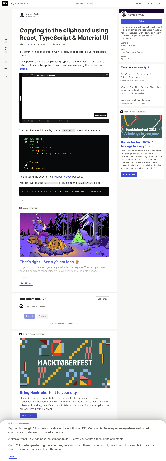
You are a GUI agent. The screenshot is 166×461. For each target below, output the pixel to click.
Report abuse (73, 324)
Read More (26, 283)
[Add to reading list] (6, 59)
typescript (33, 44)
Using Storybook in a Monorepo (135, 101)
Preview (42, 316)
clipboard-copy (63, 176)
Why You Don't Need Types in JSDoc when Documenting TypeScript (140, 90)
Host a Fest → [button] (28, 415)
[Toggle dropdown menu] (107, 208)
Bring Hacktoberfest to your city (48, 392)
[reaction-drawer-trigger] (6, 40)
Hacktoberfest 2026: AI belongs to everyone (137, 144)
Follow (141, 21)
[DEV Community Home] (5, 3)
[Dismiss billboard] (160, 423)
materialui (46, 44)
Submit (29, 316)
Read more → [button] (129, 174)
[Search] (12, 3)
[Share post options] (5, 76)
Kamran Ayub (32, 14)
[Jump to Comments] (6, 50)
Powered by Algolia (82, 3)
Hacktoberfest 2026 (130, 159)
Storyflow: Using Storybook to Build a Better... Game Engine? (138, 77)
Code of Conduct (57, 324)
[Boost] (6, 67)
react (23, 44)
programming (60, 44)
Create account (154, 3)
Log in (139, 3)
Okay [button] (12, 456)
